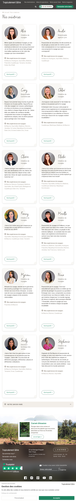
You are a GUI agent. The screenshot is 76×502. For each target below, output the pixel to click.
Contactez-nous (7, 459)
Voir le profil (10, 74)
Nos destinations (29, 2)
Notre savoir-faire (55, 2)
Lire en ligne (37, 437)
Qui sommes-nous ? (8, 453)
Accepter (56, 498)
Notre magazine (67, 2)
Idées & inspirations (42, 2)
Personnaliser (19, 498)
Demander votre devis (9, 456)
